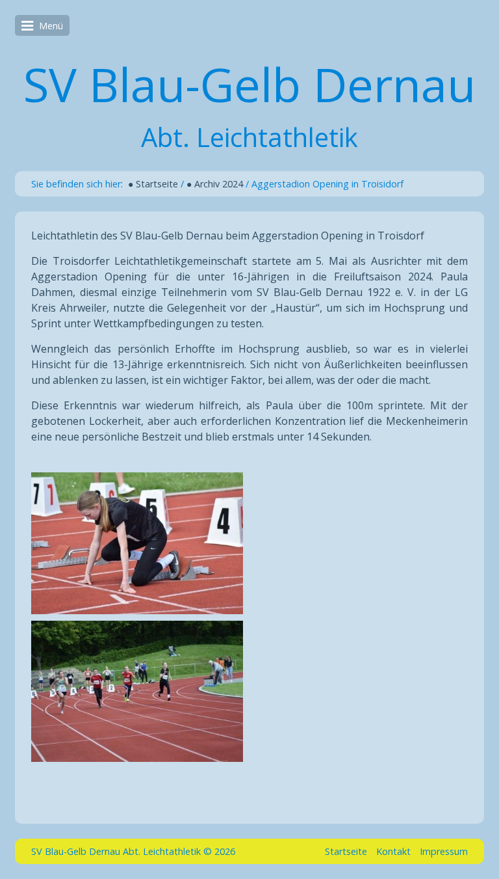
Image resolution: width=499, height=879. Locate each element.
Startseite (346, 851)
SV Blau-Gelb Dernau (249, 84)
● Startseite (153, 184)
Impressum (444, 851)
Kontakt (393, 851)
